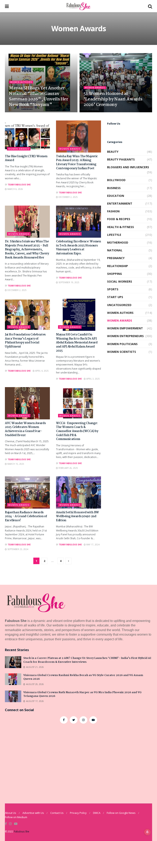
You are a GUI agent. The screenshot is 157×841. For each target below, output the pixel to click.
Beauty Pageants (121, 159)
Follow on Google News (121, 813)
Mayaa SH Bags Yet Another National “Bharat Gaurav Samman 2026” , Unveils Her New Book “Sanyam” (38, 96)
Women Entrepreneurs (125, 336)
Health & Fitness (120, 227)
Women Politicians (122, 344)
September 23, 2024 (17, 549)
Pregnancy (115, 258)
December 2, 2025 (68, 197)
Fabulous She (21, 831)
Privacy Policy (78, 813)
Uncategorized (119, 305)
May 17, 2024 (93, 544)
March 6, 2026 (15, 189)
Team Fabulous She (19, 184)
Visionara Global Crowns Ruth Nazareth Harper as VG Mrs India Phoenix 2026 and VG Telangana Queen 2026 (82, 694)
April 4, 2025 (42, 370)
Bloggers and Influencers (128, 167)
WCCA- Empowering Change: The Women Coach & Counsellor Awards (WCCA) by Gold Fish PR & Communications (77, 431)
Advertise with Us (33, 813)
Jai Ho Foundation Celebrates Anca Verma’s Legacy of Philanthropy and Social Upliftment (25, 340)
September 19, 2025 (68, 282)
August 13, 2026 (20, 111)
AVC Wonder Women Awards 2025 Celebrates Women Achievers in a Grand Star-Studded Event (25, 429)
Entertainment (119, 203)
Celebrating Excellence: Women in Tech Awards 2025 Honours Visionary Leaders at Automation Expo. (78, 247)
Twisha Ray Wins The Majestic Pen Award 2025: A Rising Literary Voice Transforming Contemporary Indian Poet (77, 162)
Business (114, 188)
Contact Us (57, 813)
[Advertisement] (78, 760)
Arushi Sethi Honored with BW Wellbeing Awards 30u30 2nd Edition (77, 516)
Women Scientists (121, 352)
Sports (112, 289)
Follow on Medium (16, 817)
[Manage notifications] (147, 832)
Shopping (114, 274)
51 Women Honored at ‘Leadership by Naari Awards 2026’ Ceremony (113, 99)
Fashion (113, 211)
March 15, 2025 (15, 463)
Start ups (115, 297)
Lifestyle (114, 235)
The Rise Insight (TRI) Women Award (26, 158)
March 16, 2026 (94, 111)
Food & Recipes (118, 219)
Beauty (112, 152)
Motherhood (117, 242)
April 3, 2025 (93, 378)
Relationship (117, 266)
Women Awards (95, 87)
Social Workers (119, 281)
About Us (10, 813)
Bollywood (116, 180)
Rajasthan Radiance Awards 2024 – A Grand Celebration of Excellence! (26, 516)
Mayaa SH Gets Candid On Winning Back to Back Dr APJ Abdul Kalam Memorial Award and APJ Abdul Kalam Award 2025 (77, 342)
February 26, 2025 (68, 468)
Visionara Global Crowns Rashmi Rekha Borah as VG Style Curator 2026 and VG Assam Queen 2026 (83, 677)
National (114, 250)
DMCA (96, 813)
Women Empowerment (125, 328)
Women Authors (21, 82)
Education (115, 196)
